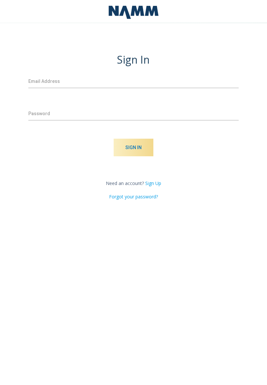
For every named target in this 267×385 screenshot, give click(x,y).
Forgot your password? (133, 196)
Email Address (44, 81)
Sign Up (153, 183)
